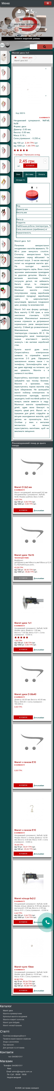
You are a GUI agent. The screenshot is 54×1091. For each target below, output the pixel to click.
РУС (2, 45)
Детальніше (39, 510)
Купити (30, 165)
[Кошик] (27, 12)
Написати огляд (32, 154)
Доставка (29, 174)
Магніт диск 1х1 (23, 622)
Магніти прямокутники (12, 1013)
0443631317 (17, 1056)
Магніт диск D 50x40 (25, 694)
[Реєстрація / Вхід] (20, 12)
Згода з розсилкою (11, 1042)
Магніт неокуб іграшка (12, 1025)
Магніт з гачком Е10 (25, 762)
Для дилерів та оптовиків (13, 1048)
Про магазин (8, 1045)
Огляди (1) (20, 180)
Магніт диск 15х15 (24, 555)
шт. (19, 166)
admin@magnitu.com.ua (22, 1071)
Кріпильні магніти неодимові (15, 1016)
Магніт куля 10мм (24, 966)
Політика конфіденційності (14, 1036)
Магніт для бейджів (11, 1022)
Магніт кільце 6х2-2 (24, 898)
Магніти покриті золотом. (13, 1019)
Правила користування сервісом (17, 1039)
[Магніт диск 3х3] (28, 89)
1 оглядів (18, 154)
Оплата (41, 174)
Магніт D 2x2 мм (23, 487)
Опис (18, 174)
